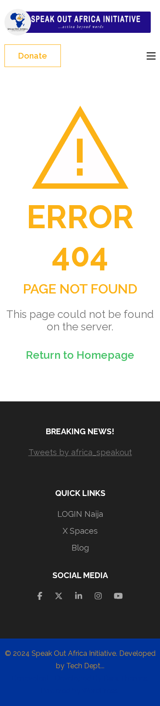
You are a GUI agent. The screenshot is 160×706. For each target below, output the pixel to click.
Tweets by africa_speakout (80, 452)
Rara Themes (126, 678)
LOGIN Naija (80, 514)
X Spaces (80, 530)
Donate (32, 55)
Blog (80, 547)
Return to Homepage (80, 355)
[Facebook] (39, 596)
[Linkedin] (78, 596)
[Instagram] (98, 596)
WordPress (100, 690)
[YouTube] (118, 596)
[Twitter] (59, 596)
